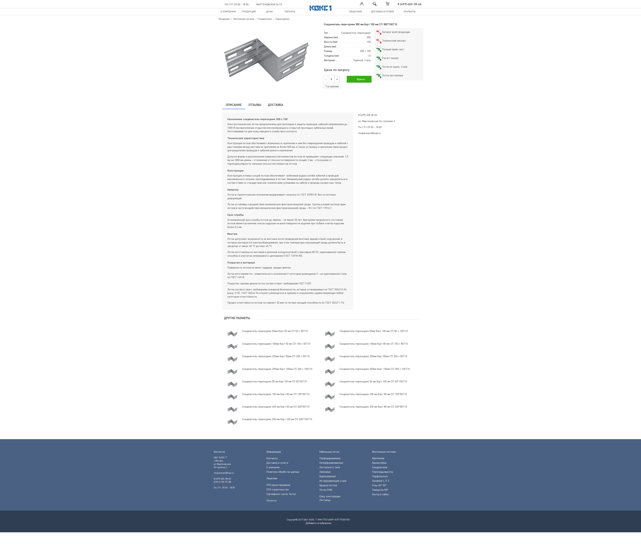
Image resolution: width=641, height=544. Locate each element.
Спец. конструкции (329, 496)
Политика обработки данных (282, 471)
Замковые (325, 471)
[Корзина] (391, 3)
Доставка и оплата (382, 11)
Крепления (378, 458)
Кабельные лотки (329, 451)
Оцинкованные (327, 476)
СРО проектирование (278, 484)
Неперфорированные (331, 462)
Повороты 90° (380, 489)
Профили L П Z (380, 480)
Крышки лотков (328, 485)
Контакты (409, 11)
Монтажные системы (384, 451)
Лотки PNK (325, 489)
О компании (228, 11)
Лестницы (325, 499)
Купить (360, 79)
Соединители (379, 467)
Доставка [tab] (275, 105)
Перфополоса (380, 476)
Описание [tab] (234, 105)
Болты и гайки (380, 494)
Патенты (289, 11)
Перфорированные (330, 458)
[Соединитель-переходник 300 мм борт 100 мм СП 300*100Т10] (268, 59)
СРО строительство (277, 489)
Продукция (249, 11)
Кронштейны (379, 462)
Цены (269, 11)
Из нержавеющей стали (332, 480)
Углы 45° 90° (379, 485)
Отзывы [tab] (254, 105)
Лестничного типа (329, 467)
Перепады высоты (382, 471)
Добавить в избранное (318, 522)
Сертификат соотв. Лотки (281, 493)
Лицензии (355, 11)
